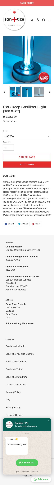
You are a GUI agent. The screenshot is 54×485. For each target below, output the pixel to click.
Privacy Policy (13, 407)
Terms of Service (14, 415)
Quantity (7, 142)
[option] (15, 91)
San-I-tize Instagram (16, 377)
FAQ (8, 399)
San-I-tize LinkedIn (15, 346)
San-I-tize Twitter (14, 369)
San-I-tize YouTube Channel (20, 354)
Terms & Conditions (16, 384)
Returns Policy (13, 392)
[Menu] (49, 20)
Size (5, 131)
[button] (48, 420)
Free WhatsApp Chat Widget (28, 471)
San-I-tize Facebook (16, 361)
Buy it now (27, 164)
